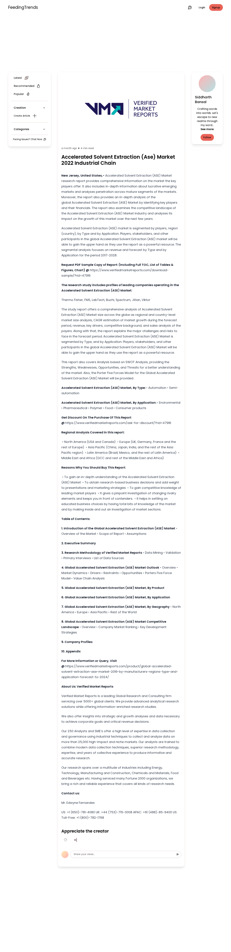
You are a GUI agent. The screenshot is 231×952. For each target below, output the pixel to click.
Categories (21, 129)
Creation (20, 108)
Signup (216, 7)
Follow (207, 137)
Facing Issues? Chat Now (27, 139)
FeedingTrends (23, 7)
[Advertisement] (115, 42)
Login (202, 7)
